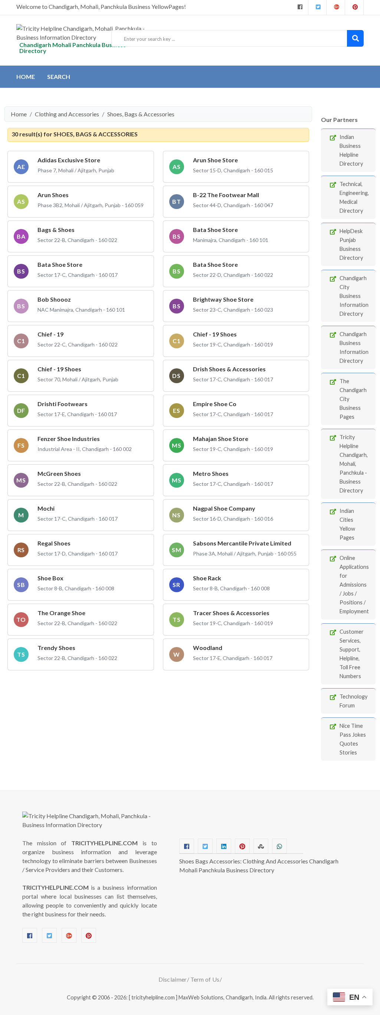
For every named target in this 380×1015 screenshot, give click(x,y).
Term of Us (205, 979)
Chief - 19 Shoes (215, 334)
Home (25, 76)
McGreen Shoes (59, 473)
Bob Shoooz (54, 299)
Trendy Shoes (56, 647)
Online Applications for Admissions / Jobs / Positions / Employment (354, 584)
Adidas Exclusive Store (68, 159)
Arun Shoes (53, 194)
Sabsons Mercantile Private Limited (242, 543)
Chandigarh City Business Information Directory (354, 296)
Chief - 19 (50, 334)
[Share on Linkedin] (223, 846)
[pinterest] (354, 7)
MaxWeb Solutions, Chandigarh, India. (223, 997)
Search (58, 76)
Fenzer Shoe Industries (68, 438)
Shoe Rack (207, 577)
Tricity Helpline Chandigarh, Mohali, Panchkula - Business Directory (354, 464)
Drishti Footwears (62, 403)
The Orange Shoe (61, 612)
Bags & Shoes (56, 229)
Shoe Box (50, 577)
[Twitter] (317, 7)
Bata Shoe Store (215, 229)
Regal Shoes (54, 543)
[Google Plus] (336, 7)
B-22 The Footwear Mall (226, 194)
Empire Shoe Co (214, 403)
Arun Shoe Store (215, 159)
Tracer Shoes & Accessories (231, 612)
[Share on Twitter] (205, 846)
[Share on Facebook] (186, 846)
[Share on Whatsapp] (279, 846)
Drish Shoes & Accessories (229, 368)
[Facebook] (299, 7)
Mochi (46, 508)
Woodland (207, 647)
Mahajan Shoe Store (220, 438)
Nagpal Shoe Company (224, 508)
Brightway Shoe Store (223, 299)
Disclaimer (172, 979)
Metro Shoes (211, 473)
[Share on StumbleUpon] (260, 846)
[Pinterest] (88, 935)
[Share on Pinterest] (242, 846)
